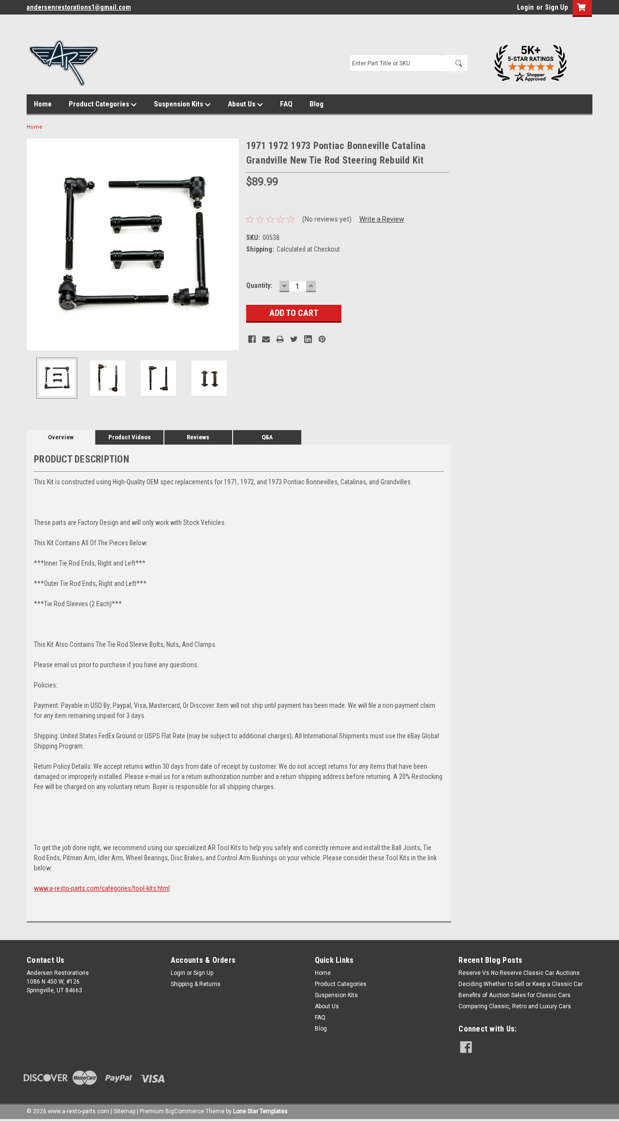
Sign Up (556, 7)
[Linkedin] (308, 339)
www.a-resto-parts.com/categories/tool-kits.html (102, 888)
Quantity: (259, 285)
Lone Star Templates (260, 1111)
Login (525, 7)
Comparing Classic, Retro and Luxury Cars (514, 1006)
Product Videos (129, 437)
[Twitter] (294, 339)
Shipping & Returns (196, 984)
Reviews (198, 437)
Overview (61, 437)
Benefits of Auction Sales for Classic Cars (514, 995)
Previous (36, 244)
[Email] (266, 339)
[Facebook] (252, 339)
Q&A (267, 437)
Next (229, 244)
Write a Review (381, 219)
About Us (242, 104)
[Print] (280, 339)
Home (43, 104)
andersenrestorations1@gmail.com (79, 7)
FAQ (286, 104)
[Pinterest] (322, 339)
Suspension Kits (179, 104)
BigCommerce (184, 1111)
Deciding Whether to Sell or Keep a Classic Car (520, 984)
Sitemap (124, 1111)
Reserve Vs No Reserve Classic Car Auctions (519, 973)
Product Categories (100, 104)
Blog (317, 104)
